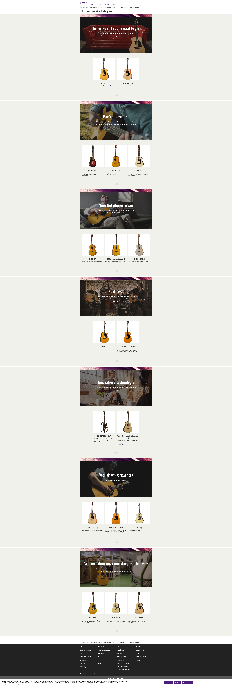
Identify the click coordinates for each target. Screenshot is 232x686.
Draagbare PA (82, 663)
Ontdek (113, 4)
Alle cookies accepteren (187, 682)
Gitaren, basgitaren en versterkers (110, 7)
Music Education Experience (103, 652)
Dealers (123, 1)
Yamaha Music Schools (102, 649)
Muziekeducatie (101, 646)
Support (127, 1)
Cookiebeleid (20, 684)
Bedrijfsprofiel (138, 649)
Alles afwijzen (177, 682)
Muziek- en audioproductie (84, 652)
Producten (93, 4)
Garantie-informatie (120, 650)
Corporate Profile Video (140, 650)
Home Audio (82, 664)
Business (149, 1)
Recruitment (138, 653)
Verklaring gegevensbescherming (11, 684)
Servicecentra (119, 653)
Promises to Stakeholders (140, 656)
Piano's (81, 649)
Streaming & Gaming (83, 666)
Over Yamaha (138, 646)
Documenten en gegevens (121, 659)
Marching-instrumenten (84, 660)
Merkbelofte (138, 652)
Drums (81, 654)
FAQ (118, 652)
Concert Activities (101, 653)
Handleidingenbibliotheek (121, 656)
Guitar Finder (123, 7)
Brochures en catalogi (121, 654)
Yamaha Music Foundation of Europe (104, 650)
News (99, 656)
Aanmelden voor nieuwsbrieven (122, 666)
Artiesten (100, 4)
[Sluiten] (230, 682)
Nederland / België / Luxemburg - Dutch (139, 1)
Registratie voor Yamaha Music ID (123, 664)
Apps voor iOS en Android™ (85, 669)
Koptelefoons (82, 662)
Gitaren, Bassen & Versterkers (98, 2)
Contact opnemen (120, 649)
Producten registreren (121, 668)
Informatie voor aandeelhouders (141, 659)
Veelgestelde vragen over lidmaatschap (124, 669)
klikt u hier (116, 682)
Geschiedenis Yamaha (140, 657)
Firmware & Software (120, 657)
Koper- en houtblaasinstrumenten (85, 656)
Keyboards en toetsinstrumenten (85, 650)
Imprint (3, 684)
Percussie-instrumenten (84, 659)
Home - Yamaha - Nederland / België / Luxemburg (88, 7)
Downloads (106, 4)
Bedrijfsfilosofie (138, 654)
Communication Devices (84, 667)
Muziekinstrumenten (100, 7)
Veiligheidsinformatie (120, 660)
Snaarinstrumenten (83, 657)
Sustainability (138, 660)
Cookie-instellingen (168, 682)
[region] (116, 682)
